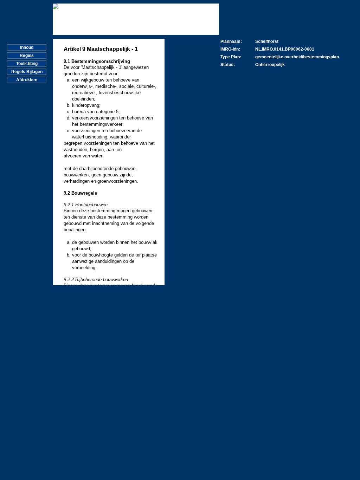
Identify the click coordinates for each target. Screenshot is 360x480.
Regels (27, 55)
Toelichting (27, 63)
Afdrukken (26, 79)
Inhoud (26, 47)
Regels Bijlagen (27, 71)
